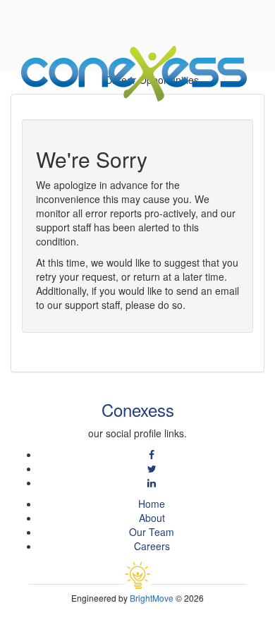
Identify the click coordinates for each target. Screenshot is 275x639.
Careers (152, 546)
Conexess (138, 409)
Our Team (151, 532)
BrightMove (151, 598)
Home (151, 504)
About (152, 518)
